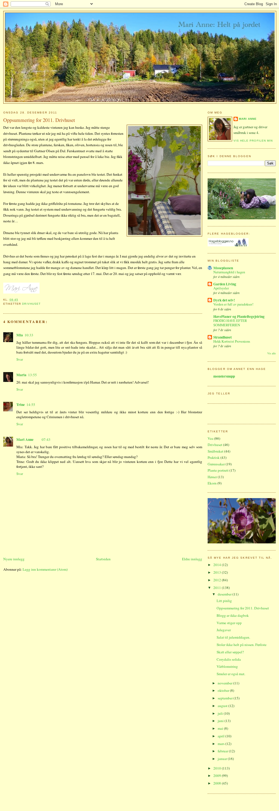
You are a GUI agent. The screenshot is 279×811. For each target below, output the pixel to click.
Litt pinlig (224, 600)
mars (221, 743)
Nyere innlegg (14, 558)
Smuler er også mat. (231, 673)
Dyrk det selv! (224, 300)
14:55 (30, 404)
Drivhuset (31, 303)
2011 (217, 587)
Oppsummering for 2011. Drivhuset (39, 119)
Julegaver (224, 629)
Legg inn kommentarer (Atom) (45, 569)
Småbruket (215, 451)
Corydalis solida (229, 659)
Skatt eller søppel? (230, 652)
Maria (21, 375)
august (223, 705)
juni (221, 720)
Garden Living (224, 284)
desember (225, 594)
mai (221, 728)
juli (221, 713)
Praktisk (214, 457)
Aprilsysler (221, 288)
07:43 (46, 439)
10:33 (29, 335)
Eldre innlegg (192, 558)
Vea (210, 438)
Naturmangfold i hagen (229, 272)
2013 (217, 572)
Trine (20, 404)
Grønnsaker (216, 464)
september (225, 698)
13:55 (32, 374)
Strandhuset (222, 337)
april (221, 736)
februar (223, 751)
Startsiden (103, 558)
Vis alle (271, 353)
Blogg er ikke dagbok (233, 615)
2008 (217, 783)
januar (223, 758)
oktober (224, 690)
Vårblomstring (227, 666)
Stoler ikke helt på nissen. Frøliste (241, 644)
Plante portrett (218, 470)
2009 (217, 775)
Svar (19, 359)
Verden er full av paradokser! (233, 304)
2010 (217, 768)
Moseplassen (223, 268)
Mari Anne (25, 439)
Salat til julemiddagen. (233, 637)
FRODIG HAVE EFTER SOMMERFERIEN (230, 323)
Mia (19, 335)
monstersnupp (224, 376)
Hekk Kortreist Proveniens (231, 341)
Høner (212, 476)
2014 (217, 564)
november (225, 683)
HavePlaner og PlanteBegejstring (239, 316)
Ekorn (212, 483)
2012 (217, 579)
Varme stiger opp (229, 622)
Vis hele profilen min (253, 140)
